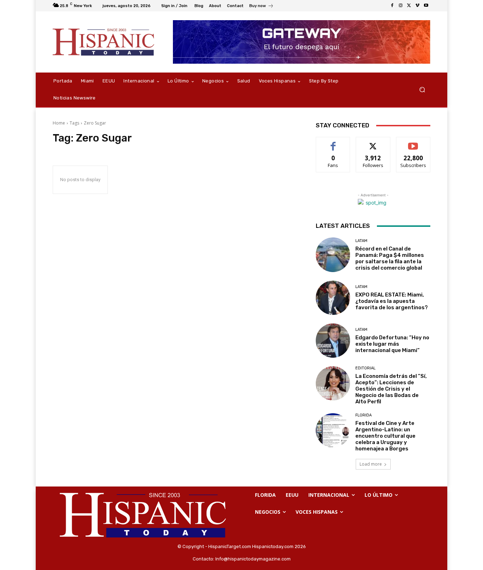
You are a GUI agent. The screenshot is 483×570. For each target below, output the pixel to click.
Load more (371, 464)
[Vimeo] (417, 5)
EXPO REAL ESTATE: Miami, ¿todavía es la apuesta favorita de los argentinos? (391, 301)
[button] (422, 89)
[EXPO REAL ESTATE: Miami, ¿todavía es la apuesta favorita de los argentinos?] (333, 298)
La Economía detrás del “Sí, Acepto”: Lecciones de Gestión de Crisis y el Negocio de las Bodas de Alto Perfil (391, 389)
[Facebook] (392, 5)
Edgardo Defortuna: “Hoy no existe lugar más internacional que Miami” (392, 343)
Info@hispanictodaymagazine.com (253, 559)
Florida (363, 415)
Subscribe (413, 142)
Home (59, 123)
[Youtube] (426, 5)
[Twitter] (409, 5)
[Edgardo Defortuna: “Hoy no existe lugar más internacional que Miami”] (333, 340)
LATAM (361, 241)
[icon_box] (261, 6)
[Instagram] (400, 5)
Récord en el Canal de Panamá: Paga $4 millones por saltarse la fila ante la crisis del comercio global (389, 258)
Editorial (365, 368)
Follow (373, 142)
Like (333, 142)
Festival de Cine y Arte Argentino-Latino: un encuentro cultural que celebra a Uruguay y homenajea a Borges (385, 436)
